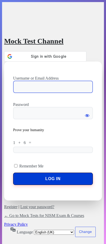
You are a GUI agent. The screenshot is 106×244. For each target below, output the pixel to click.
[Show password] (87, 113)
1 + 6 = (23, 142)
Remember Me (31, 166)
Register (10, 207)
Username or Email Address (36, 78)
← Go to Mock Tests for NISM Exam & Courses (44, 215)
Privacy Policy (16, 224)
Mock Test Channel (34, 41)
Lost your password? (37, 207)
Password (21, 104)
